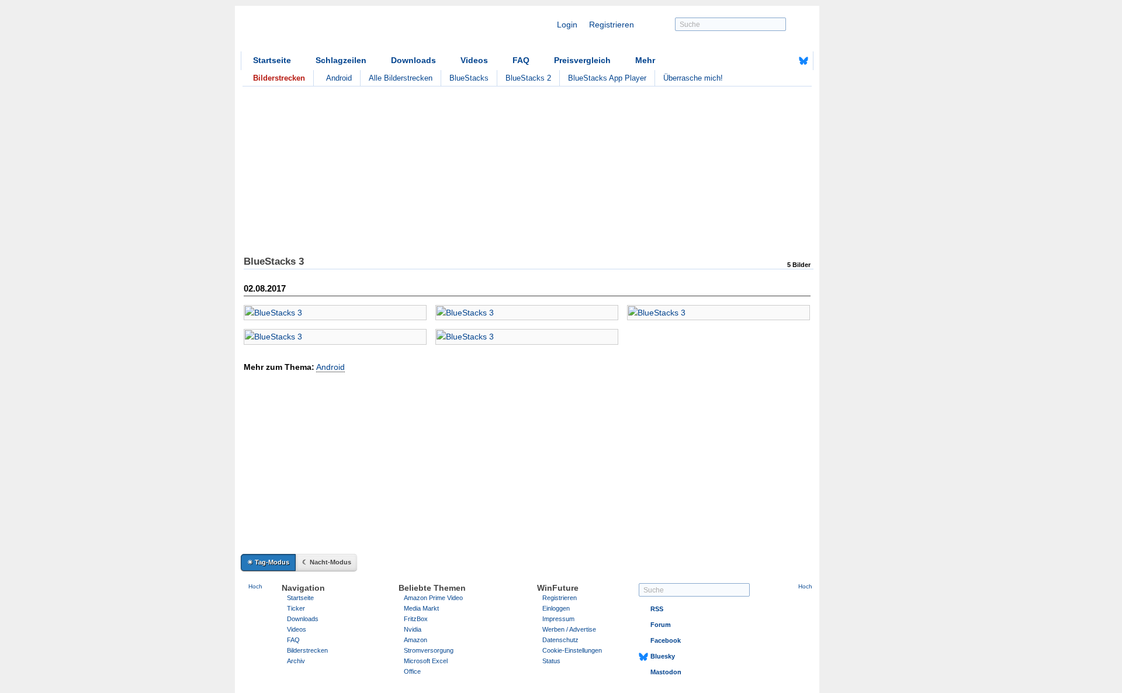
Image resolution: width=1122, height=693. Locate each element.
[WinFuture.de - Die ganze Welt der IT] (340, 31)
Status (551, 660)
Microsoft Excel (426, 660)
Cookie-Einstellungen (572, 650)
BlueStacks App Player (607, 78)
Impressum (558, 618)
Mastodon (665, 671)
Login (567, 24)
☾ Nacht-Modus (326, 562)
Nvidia (412, 629)
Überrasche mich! (693, 78)
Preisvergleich (582, 60)
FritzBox (416, 618)
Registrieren (611, 24)
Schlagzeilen (341, 60)
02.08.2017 (265, 288)
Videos (474, 60)
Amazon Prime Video (433, 597)
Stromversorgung (428, 650)
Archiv (296, 660)
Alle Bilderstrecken (400, 78)
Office (412, 671)
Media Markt (421, 608)
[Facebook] (785, 61)
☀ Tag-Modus (268, 562)
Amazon (415, 639)
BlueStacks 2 (528, 78)
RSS (656, 608)
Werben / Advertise (569, 629)
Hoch (255, 586)
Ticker (296, 608)
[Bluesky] (803, 60)
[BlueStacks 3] (335, 312)
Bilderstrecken (307, 650)
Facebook (665, 640)
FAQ (520, 60)
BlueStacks (469, 78)
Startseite (272, 60)
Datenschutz (560, 639)
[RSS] (767, 61)
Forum (660, 624)
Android (339, 78)
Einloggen (556, 608)
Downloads (413, 60)
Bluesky (662, 656)
